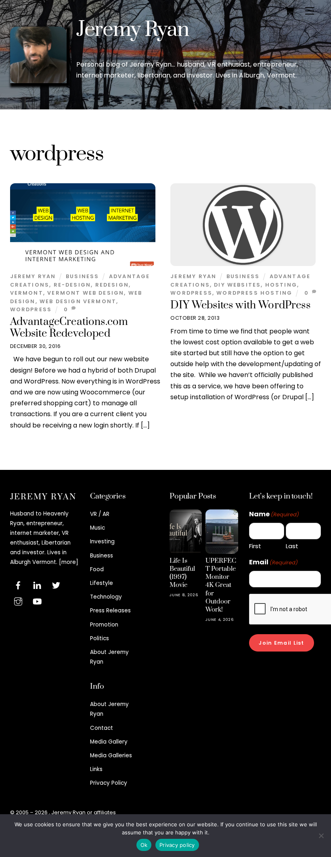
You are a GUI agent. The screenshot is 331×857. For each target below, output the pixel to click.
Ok (144, 845)
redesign (112, 284)
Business (82, 276)
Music (97, 528)
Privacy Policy (108, 783)
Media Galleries (111, 755)
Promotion (104, 625)
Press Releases (110, 610)
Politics (99, 638)
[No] (321, 836)
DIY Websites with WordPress (240, 305)
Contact (101, 728)
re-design (72, 284)
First (255, 546)
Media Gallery (109, 742)
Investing (102, 541)
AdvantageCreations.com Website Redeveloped (69, 327)
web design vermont (78, 301)
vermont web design (85, 292)
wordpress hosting (254, 292)
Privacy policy (177, 845)
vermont (26, 292)
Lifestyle (101, 583)
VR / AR (99, 514)
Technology (106, 597)
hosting (281, 284)
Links (96, 769)
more (68, 562)
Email (273, 562)
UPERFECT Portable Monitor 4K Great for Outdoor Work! (220, 585)
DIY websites (237, 284)
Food (97, 569)
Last (292, 546)
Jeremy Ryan (132, 30)
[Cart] (289, 11)
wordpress (31, 309)
